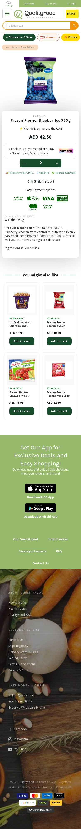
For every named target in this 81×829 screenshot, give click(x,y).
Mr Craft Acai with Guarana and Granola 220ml (21, 324)
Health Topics (17, 609)
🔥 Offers (70, 37)
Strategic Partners (32, 551)
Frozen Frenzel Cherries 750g (56, 324)
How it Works (58, 539)
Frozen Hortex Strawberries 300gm (18, 394)
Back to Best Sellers (22, 47)
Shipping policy (18, 646)
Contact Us (40, 563)
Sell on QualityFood (21, 695)
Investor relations (20, 701)
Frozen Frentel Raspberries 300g (58, 394)
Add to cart (22, 341)
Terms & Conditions (21, 664)
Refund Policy (17, 658)
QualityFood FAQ (19, 615)
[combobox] (36, 25)
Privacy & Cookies (20, 670)
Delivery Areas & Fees (23, 652)
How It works (51, 3)
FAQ (59, 551)
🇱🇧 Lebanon (48, 37)
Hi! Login (72, 3)
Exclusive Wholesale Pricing (26, 707)
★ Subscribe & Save (19, 37)
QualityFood (26, 782)
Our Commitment (25, 539)
